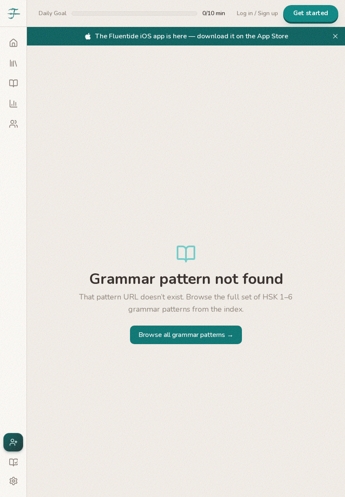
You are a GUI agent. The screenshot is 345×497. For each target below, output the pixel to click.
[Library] (13, 63)
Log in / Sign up (257, 13)
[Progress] (13, 103)
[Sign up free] (13, 442)
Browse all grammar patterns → (186, 334)
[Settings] (13, 481)
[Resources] (13, 462)
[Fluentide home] (13, 13)
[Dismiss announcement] (335, 36)
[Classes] (13, 124)
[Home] (13, 43)
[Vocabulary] (13, 83)
